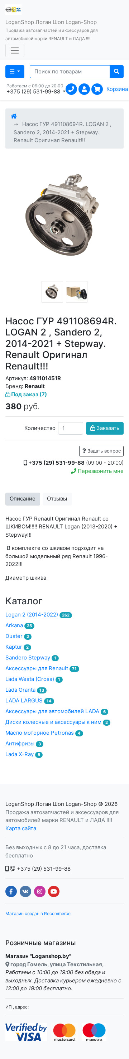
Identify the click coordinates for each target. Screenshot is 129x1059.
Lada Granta (24, 689)
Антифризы (23, 743)
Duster (17, 636)
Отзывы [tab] (57, 498)
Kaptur (17, 646)
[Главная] (14, 116)
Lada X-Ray (22, 754)
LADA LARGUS (28, 700)
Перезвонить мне (100, 471)
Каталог (24, 600)
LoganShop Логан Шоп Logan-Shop (51, 804)
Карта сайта (20, 828)
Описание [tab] (22, 498)
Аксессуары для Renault (41, 668)
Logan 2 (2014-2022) (37, 614)
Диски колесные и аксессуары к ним (56, 722)
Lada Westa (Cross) (32, 679)
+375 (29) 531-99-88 (43, 868)
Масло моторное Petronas (43, 732)
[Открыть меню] (14, 50)
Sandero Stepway (30, 657)
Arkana (18, 625)
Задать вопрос (103, 451)
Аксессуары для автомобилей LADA (55, 711)
